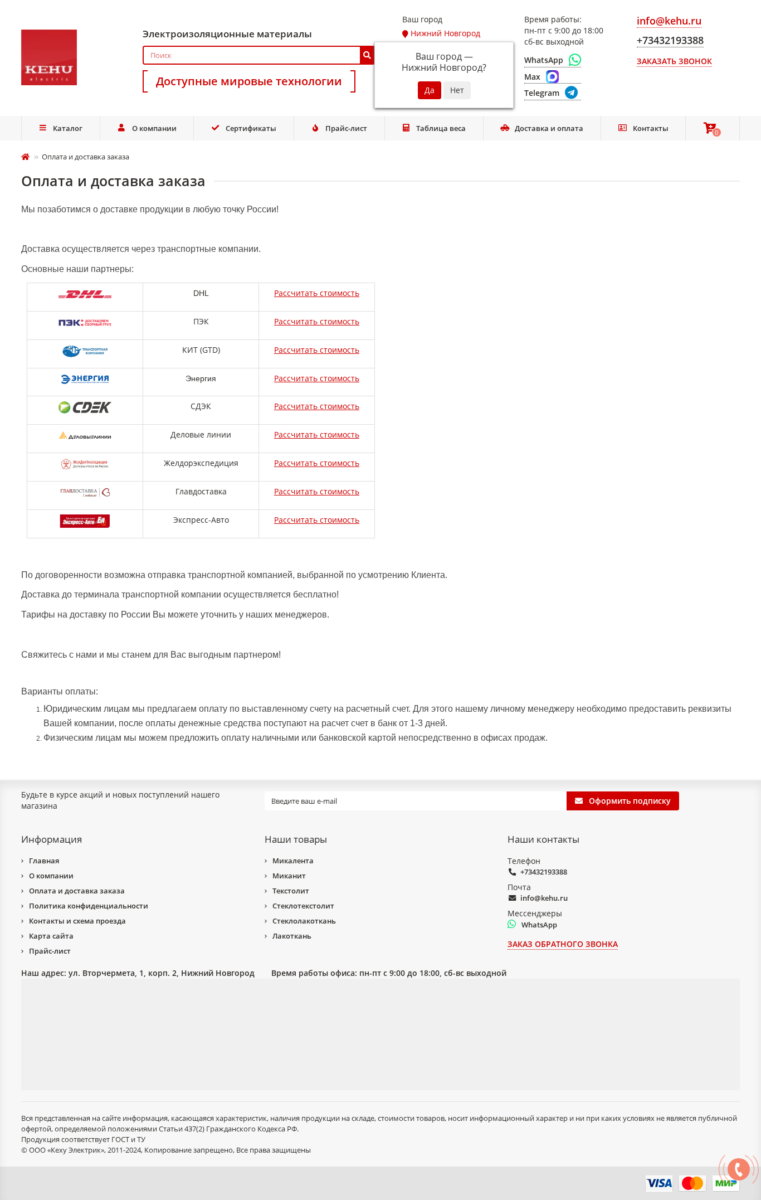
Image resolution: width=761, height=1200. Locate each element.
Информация (51, 839)
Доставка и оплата (549, 128)
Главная (44, 861)
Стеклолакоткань (304, 921)
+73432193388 (543, 872)
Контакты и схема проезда (77, 921)
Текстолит (290, 891)
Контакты (651, 128)
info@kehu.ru (544, 898)
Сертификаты (251, 128)
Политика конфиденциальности (88, 906)
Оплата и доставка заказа (77, 891)
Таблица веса (441, 128)
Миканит (289, 876)
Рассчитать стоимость (316, 293)
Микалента (293, 861)
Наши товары (296, 839)
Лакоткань (291, 936)
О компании (154, 128)
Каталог (67, 128)
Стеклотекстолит (303, 906)
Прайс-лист (346, 128)
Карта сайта (51, 936)
